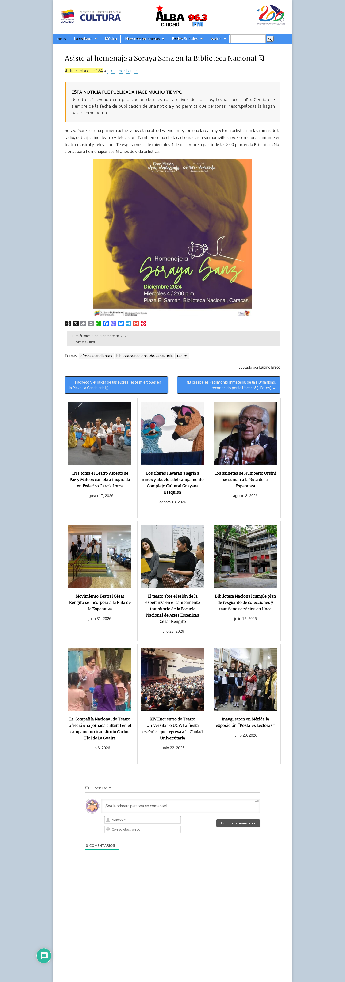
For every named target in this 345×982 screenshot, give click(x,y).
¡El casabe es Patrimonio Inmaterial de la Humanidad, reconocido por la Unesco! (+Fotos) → (231, 385)
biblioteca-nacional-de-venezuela (144, 356)
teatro (182, 356)
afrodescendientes (96, 356)
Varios (216, 38)
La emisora (83, 38)
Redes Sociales (185, 38)
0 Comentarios (122, 70)
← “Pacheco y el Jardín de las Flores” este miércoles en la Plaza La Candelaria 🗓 (115, 385)
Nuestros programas (142, 38)
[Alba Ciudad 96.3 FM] (172, 17)
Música (111, 38)
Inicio (61, 38)
